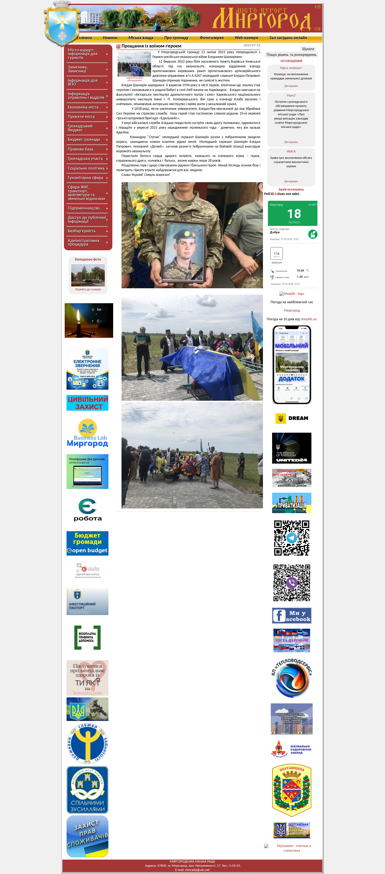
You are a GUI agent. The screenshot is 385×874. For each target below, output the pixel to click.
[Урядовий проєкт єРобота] (87, 525)
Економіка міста (83, 107)
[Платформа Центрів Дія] (87, 488)
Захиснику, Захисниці (78, 69)
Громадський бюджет (80, 128)
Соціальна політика (86, 168)
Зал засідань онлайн (288, 38)
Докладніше (291, 86)
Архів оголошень (291, 189)
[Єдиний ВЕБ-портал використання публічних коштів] (87, 582)
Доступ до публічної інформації (87, 219)
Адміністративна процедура (83, 242)
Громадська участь (85, 158)
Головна (84, 38)
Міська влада (141, 38)
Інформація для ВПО (82, 82)
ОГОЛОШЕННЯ (291, 61)
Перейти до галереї (88, 289)
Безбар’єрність (82, 231)
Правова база (80, 149)
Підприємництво (84, 208)
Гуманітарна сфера (85, 178)
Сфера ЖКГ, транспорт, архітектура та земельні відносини (86, 193)
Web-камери (246, 38)
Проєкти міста (81, 117)
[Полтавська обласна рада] (291, 816)
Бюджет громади (84, 139)
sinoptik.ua (309, 319)
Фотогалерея (212, 38)
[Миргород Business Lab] (87, 448)
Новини (110, 38)
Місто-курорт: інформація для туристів (82, 54)
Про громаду (176, 38)
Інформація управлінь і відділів (86, 96)
